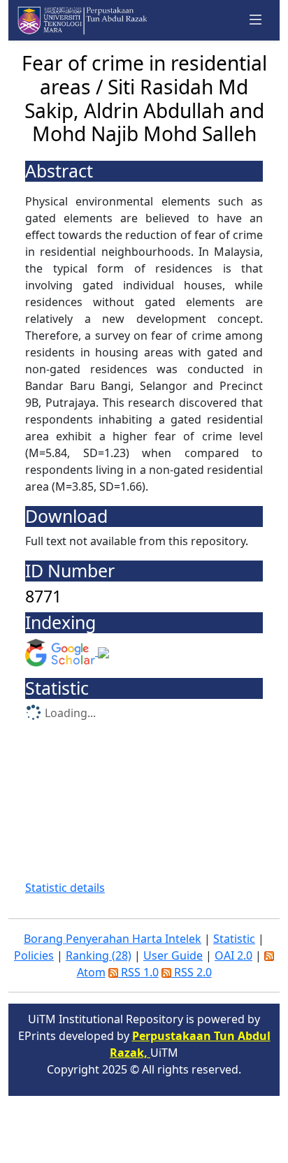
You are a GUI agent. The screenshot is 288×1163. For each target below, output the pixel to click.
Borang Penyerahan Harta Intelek (112, 938)
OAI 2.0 (233, 955)
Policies (34, 955)
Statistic (234, 938)
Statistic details (65, 887)
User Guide (173, 955)
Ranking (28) (98, 955)
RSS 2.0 (191, 972)
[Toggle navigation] (255, 20)
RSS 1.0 (138, 972)
